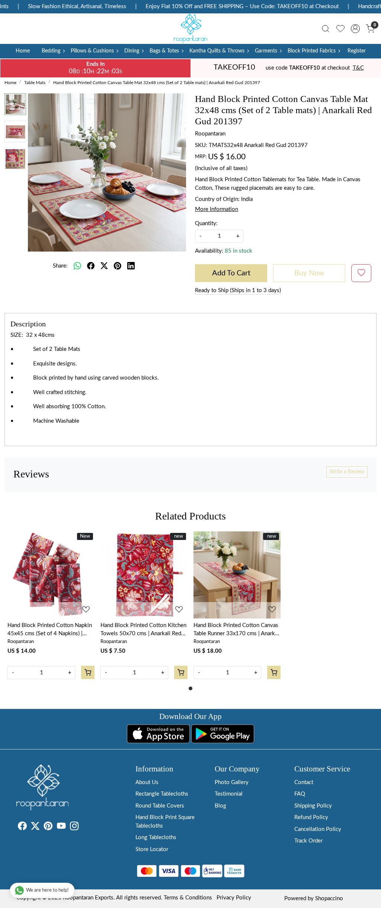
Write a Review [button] (347, 471)
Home (23, 51)
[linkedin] (131, 266)
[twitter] (104, 266)
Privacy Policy (234, 898)
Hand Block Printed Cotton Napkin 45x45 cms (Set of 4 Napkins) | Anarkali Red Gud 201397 (49, 630)
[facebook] (90, 266)
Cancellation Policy (317, 829)
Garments (266, 51)
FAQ (299, 794)
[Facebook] (22, 827)
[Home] (190, 29)
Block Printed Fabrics (312, 51)
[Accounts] (355, 28)
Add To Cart (231, 273)
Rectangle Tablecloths (161, 794)
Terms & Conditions (188, 898)
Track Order (308, 841)
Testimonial (229, 794)
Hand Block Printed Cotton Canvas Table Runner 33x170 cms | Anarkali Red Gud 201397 (237, 630)
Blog (220, 806)
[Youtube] (61, 827)
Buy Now (309, 273)
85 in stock (238, 251)
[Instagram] (74, 827)
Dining (131, 51)
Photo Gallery (232, 782)
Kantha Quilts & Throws (216, 51)
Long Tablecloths (155, 837)
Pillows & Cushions (92, 51)
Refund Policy (311, 817)
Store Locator (151, 849)
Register (357, 51)
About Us (147, 782)
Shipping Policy (313, 806)
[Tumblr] (82, 827)
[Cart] (88, 672)
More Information (216, 209)
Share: (60, 266)
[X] (35, 827)
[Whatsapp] (77, 266)
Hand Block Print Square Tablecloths (165, 822)
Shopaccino (329, 898)
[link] (325, 28)
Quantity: (206, 223)
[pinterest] (117, 266)
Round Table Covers (159, 806)
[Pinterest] (48, 827)
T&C (358, 68)
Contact (303, 782)
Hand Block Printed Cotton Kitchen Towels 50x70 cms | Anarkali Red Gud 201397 (143, 630)
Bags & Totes (164, 51)
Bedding (51, 51)
